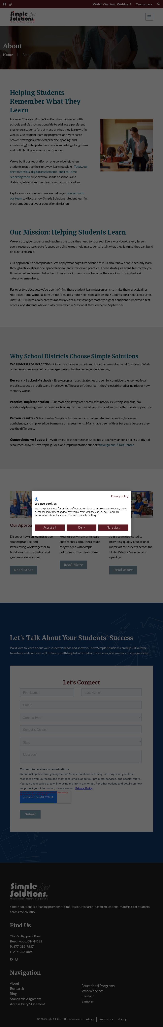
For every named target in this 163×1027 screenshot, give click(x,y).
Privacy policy (119, 496)
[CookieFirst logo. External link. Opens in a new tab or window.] (36, 499)
